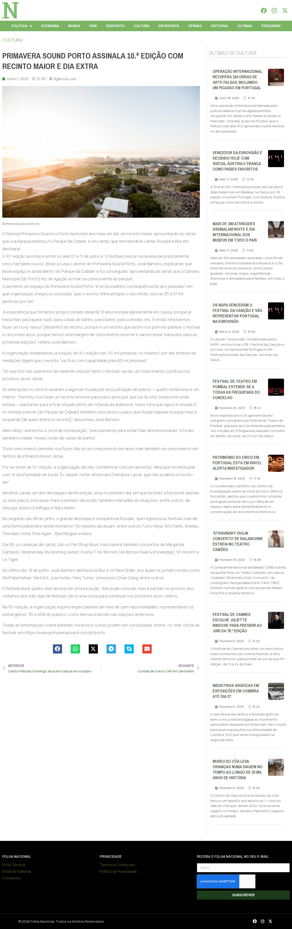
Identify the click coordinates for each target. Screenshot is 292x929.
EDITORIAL (220, 25)
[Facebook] (264, 10)
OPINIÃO (195, 25)
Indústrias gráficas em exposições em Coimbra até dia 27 (236, 691)
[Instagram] (274, 10)
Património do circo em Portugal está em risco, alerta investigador (237, 463)
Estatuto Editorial (16, 871)
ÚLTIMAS (245, 25)
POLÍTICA (19, 25)
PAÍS (93, 25)
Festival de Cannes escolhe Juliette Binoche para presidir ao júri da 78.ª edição (237, 623)
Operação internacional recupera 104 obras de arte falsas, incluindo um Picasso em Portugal (237, 80)
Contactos (11, 878)
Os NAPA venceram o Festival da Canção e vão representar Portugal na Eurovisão (237, 313)
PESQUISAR (271, 25)
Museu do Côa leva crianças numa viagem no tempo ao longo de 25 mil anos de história (238, 770)
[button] (57, 649)
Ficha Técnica (13, 864)
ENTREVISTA (169, 25)
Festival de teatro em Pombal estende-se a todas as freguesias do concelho (236, 390)
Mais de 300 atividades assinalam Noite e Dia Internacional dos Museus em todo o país (235, 232)
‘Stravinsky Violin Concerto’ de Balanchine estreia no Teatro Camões (238, 541)
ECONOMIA (50, 25)
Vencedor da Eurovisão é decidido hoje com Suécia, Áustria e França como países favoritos (237, 161)
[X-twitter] (285, 10)
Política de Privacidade (118, 871)
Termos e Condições (117, 864)
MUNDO (74, 25)
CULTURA (141, 25)
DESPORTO (115, 25)
